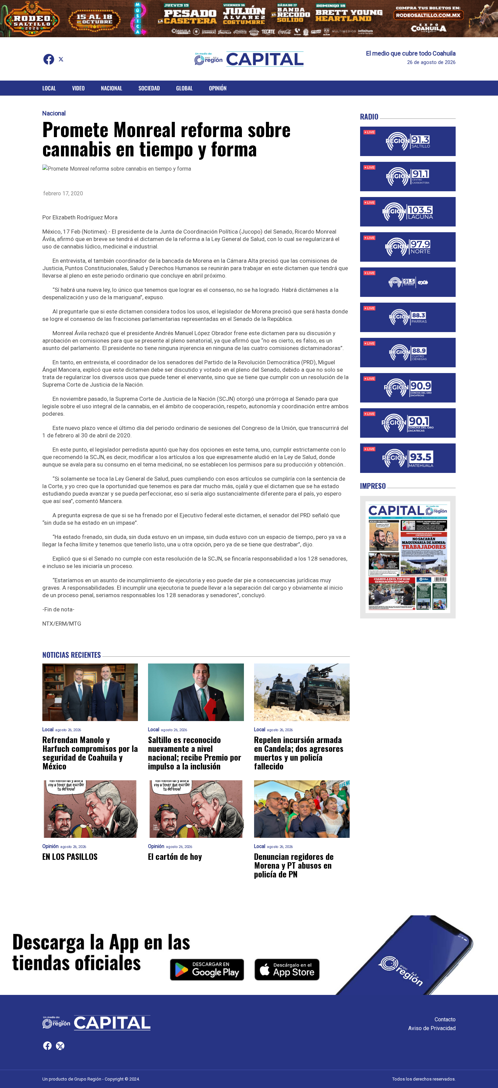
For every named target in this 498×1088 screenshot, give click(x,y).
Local (49, 88)
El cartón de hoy (175, 856)
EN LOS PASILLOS (70, 856)
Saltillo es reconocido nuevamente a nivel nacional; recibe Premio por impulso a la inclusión (194, 752)
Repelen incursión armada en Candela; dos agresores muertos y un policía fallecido (299, 752)
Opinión (218, 88)
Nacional (111, 88)
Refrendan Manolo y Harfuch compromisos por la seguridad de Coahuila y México (90, 752)
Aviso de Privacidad (432, 1028)
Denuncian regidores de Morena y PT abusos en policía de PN (294, 865)
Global (184, 88)
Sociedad (149, 88)
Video (78, 88)
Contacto (445, 1019)
